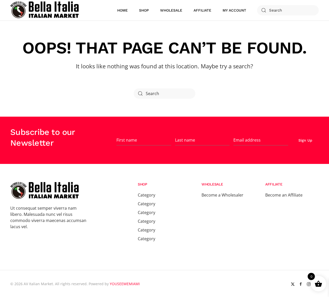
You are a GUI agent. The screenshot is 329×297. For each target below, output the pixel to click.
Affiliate (202, 10)
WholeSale (171, 10)
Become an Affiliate (284, 195)
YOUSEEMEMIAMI (125, 283)
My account (234, 10)
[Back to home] (45, 10)
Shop (144, 10)
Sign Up (305, 140)
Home (122, 10)
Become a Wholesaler (222, 195)
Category (146, 195)
